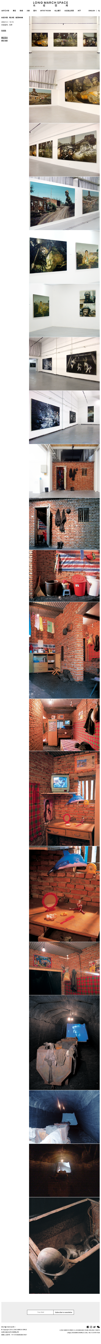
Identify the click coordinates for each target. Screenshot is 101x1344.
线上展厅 (57, 11)
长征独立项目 (69, 11)
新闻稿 (3, 31)
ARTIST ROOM (45, 11)
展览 (14, 11)
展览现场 (4, 38)
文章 (28, 11)
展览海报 (4, 41)
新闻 (21, 11)
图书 (35, 11)
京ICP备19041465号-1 (8, 1327)
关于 (79, 11)
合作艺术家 (5, 11)
